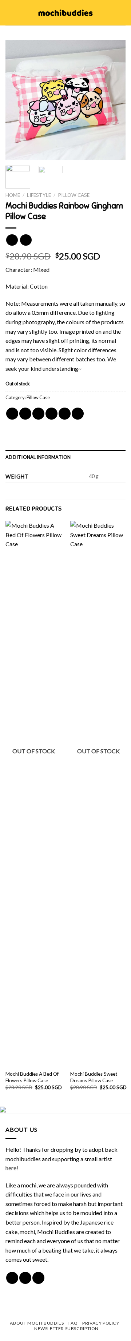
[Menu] (9, 12)
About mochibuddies (37, 1323)
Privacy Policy (100, 1323)
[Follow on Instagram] (25, 1278)
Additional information (38, 457)
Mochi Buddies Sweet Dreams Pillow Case (94, 1077)
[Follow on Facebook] (12, 1278)
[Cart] (122, 13)
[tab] (65, 457)
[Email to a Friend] (51, 414)
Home (12, 195)
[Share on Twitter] (38, 414)
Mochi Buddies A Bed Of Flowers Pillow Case (32, 1077)
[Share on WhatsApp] (12, 414)
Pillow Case (74, 195)
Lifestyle (39, 195)
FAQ (73, 1323)
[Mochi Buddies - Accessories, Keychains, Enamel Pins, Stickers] (66, 12)
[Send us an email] (38, 1278)
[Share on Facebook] (25, 414)
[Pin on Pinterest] (65, 414)
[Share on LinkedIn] (78, 414)
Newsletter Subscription (66, 1328)
